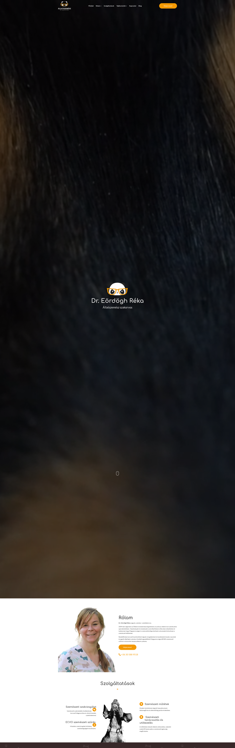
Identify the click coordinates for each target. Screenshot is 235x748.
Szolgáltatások (109, 6)
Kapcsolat (132, 6)
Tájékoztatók (121, 6)
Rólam (98, 6)
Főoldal (91, 6)
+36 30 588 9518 (129, 654)
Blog (140, 6)
